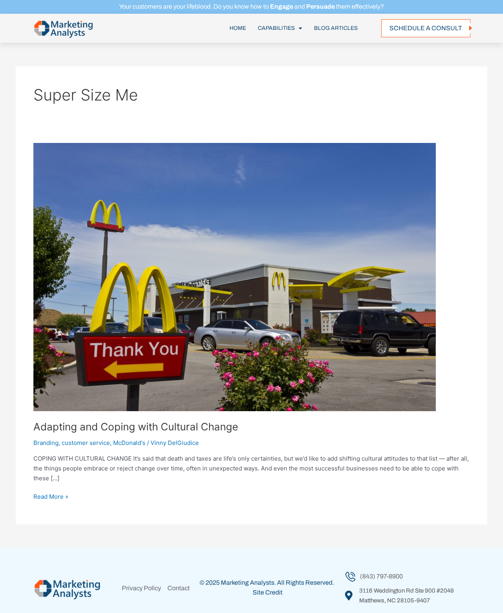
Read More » (50, 496)
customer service (86, 442)
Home (237, 28)
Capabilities (276, 28)
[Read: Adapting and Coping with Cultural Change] (234, 276)
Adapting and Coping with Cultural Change (135, 427)
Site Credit (268, 592)
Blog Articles (336, 28)
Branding (46, 442)
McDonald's (129, 442)
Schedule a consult (425, 28)
